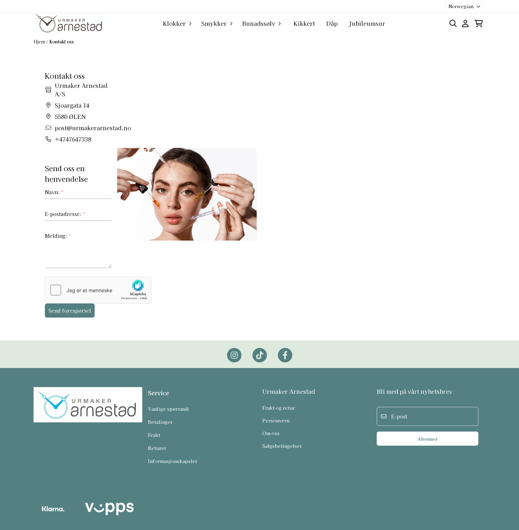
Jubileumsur (367, 23)
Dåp (332, 23)
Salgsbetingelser (282, 445)
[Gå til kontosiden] (465, 23)
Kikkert (304, 23)
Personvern (276, 420)
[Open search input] (453, 23)
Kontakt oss (61, 41)
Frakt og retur (278, 407)
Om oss (271, 432)
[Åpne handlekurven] (478, 23)
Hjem (40, 41)
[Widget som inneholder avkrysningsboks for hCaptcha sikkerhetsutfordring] (98, 290)
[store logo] (69, 23)
